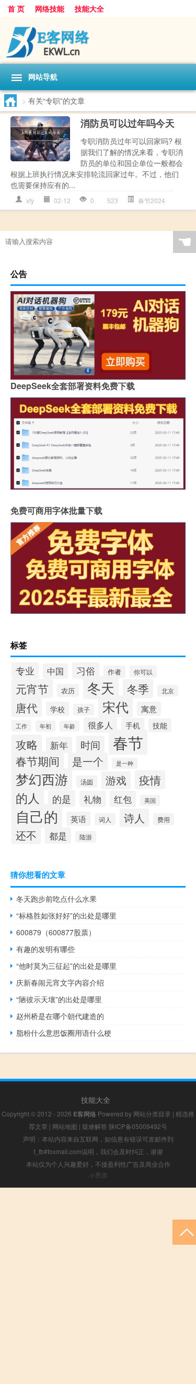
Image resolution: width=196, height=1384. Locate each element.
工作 (21, 726)
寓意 (149, 708)
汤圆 (86, 781)
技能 (160, 725)
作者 (114, 672)
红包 (123, 798)
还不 (26, 835)
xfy (30, 200)
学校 (57, 708)
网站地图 (64, 1126)
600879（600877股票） (56, 932)
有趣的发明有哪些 (45, 949)
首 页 (16, 8)
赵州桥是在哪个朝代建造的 (60, 1016)
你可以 (143, 671)
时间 (90, 744)
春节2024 (151, 200)
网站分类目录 (152, 1113)
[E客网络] (98, 40)
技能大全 (89, 8)
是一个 (87, 761)
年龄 (69, 726)
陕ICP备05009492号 (138, 1126)
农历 (68, 690)
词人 (105, 819)
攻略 (27, 744)
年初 (45, 726)
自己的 (37, 816)
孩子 (83, 709)
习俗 (85, 670)
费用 (163, 819)
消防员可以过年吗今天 (127, 123)
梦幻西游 (42, 779)
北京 (168, 691)
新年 (59, 744)
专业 (25, 670)
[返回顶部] (184, 1231)
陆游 (85, 837)
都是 (58, 835)
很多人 (100, 725)
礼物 (92, 798)
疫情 (150, 780)
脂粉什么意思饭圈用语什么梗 (63, 1032)
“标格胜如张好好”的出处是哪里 (66, 915)
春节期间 (38, 761)
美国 (150, 800)
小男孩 (98, 1174)
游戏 (116, 780)
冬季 (138, 688)
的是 (61, 798)
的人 (28, 797)
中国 (55, 671)
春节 (128, 742)
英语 (78, 818)
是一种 (124, 763)
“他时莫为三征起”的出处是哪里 (66, 965)
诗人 (134, 817)
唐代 (27, 707)
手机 (132, 724)
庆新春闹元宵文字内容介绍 (60, 982)
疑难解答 (94, 1126)
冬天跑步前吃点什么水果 (56, 898)
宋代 (115, 706)
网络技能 (49, 8)
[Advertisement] (98, 1286)
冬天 (100, 687)
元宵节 (32, 688)
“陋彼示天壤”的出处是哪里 (59, 999)
